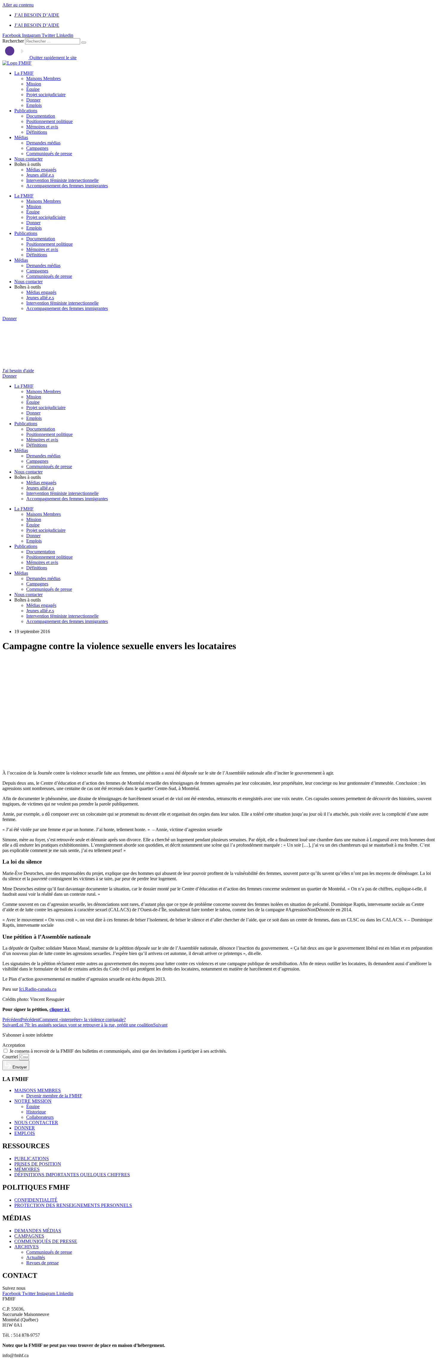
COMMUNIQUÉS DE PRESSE (45, 1241)
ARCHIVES (26, 1246)
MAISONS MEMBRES (37, 1090)
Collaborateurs (40, 1117)
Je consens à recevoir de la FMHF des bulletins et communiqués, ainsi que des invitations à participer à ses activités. (118, 1051)
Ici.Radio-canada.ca (37, 989)
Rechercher (13, 40)
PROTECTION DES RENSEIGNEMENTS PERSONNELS (73, 1205)
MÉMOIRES (27, 1169)
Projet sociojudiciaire (46, 94)
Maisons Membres (43, 78)
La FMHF (24, 73)
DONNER (24, 1127)
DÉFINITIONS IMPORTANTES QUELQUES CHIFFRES (72, 1174)
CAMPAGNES (29, 1236)
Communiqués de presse (49, 153)
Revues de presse (42, 1262)
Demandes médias (43, 142)
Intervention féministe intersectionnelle (62, 180)
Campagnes (37, 148)
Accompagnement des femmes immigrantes (67, 185)
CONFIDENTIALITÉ (36, 1199)
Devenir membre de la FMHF (54, 1095)
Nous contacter (28, 158)
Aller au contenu (18, 4)
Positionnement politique (49, 121)
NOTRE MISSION (33, 1101)
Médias (21, 137)
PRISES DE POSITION (37, 1163)
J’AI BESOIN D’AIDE (36, 15)
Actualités (35, 1257)
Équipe (33, 89)
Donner (33, 99)
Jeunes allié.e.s (40, 174)
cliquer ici (59, 1009)
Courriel (10, 1056)
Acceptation (13, 1045)
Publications (25, 110)
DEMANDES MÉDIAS (37, 1230)
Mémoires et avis (42, 126)
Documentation (40, 116)
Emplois (34, 105)
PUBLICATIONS (31, 1158)
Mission (33, 83)
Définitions (36, 132)
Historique (36, 1111)
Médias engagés (41, 169)
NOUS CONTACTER (36, 1122)
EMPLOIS (24, 1133)
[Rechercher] (83, 42)
